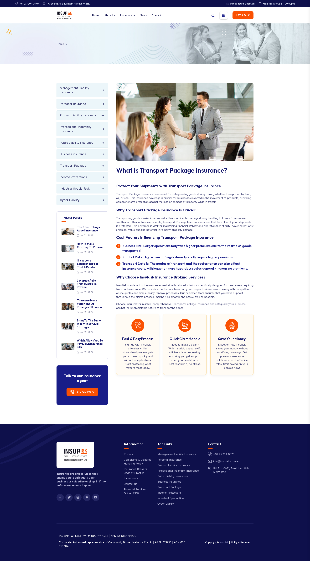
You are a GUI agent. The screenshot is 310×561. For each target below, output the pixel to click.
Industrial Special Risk (75, 188)
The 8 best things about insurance (88, 228)
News (143, 15)
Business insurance (73, 154)
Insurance (126, 15)
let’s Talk (243, 15)
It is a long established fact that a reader (87, 264)
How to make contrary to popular (90, 245)
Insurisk (224, 542)
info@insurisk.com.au (242, 3)
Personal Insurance (73, 104)
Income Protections (73, 177)
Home (95, 15)
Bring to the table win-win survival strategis (89, 324)
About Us (109, 15)
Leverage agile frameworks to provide (87, 284)
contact (156, 15)
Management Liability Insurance (74, 90)
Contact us (130, 484)
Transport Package (73, 165)
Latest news (131, 478)
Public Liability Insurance (76, 142)
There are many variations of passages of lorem (89, 304)
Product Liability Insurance (78, 115)
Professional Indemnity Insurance (75, 129)
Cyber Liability (69, 200)
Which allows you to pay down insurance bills (90, 344)
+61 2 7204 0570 (29, 3)
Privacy (128, 454)
